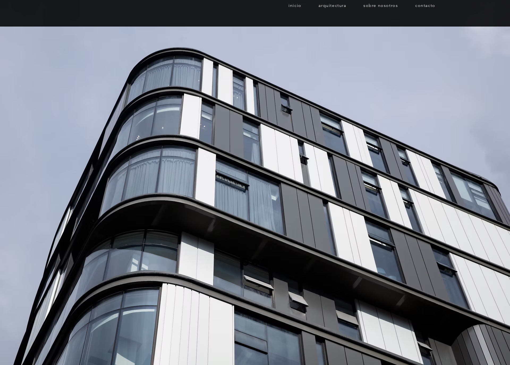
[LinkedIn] (264, 262)
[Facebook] (255, 262)
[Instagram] (245, 262)
